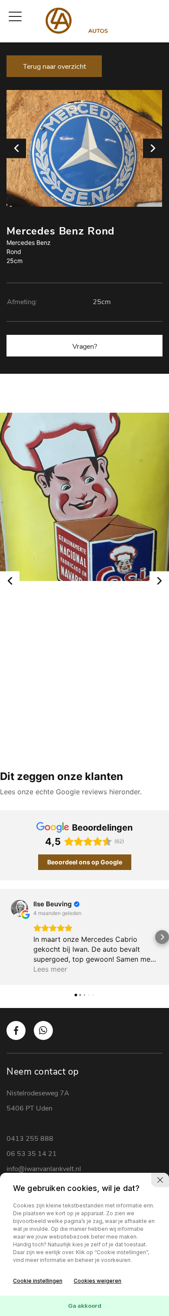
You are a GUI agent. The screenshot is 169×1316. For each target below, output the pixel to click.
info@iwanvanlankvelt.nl (43, 1169)
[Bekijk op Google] (19, 908)
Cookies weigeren (97, 1280)
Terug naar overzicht (54, 66)
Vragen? (84, 346)
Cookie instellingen (37, 1280)
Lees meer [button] (50, 969)
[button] (7, 937)
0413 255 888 (29, 1138)
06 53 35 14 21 (31, 1154)
